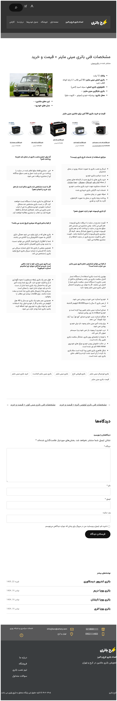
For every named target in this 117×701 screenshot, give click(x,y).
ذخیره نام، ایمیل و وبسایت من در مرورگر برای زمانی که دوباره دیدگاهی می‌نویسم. (76, 526)
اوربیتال (89, 182)
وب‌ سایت (106, 513)
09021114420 (91, 634)
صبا (75, 182)
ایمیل (107, 499)
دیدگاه (107, 446)
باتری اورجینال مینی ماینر (99, 374)
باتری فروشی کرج (78, 374)
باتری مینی (95, 63)
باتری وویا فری (102, 609)
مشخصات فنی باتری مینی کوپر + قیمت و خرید (32, 405)
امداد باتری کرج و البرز (74, 22)
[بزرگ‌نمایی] (48, 77)
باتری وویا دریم (101, 590)
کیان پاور (96, 182)
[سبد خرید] (26, 6)
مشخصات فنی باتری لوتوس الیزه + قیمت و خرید (83, 405)
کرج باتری (12, 692)
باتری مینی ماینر (62, 374)
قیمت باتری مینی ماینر (100, 379)
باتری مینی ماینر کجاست (42, 374)
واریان (69, 182)
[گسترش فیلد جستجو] (16, 8)
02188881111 (92, 629)
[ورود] (32, 6)
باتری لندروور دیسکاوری (97, 581)
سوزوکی (81, 182)
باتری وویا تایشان (100, 599)
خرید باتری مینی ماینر (20, 374)
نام (108, 485)
